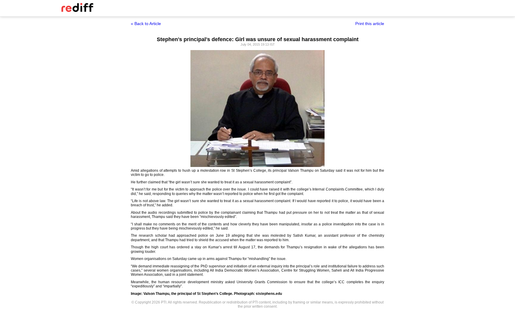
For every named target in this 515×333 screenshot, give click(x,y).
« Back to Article (146, 23)
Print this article (369, 23)
